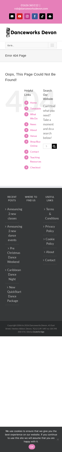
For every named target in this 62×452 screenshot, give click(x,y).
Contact (34, 151)
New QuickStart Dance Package (12, 294)
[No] (57, 439)
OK (32, 446)
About (33, 129)
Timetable (35, 108)
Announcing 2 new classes (12, 213)
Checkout (35, 167)
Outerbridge (38, 331)
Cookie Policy (50, 241)
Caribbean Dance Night (12, 274)
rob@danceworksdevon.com (31, 8)
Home (33, 102)
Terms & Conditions (50, 213)
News (33, 124)
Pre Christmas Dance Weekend (12, 255)
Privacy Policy (50, 229)
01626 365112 (29, 5)
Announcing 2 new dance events (12, 233)
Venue (33, 135)
